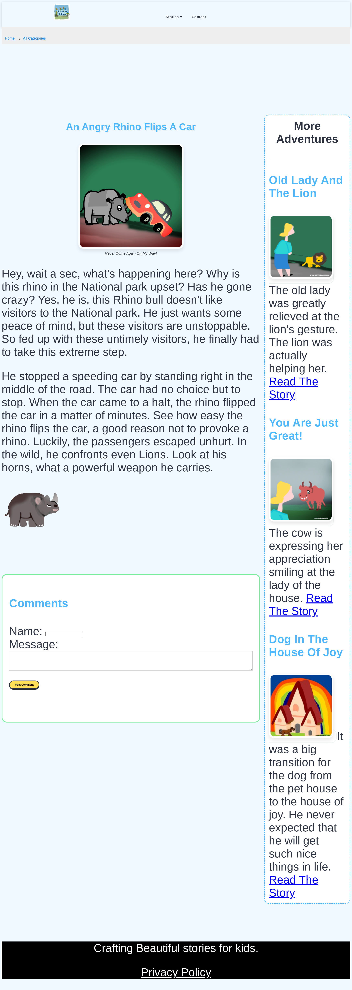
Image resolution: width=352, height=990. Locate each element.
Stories (173, 17)
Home (10, 38)
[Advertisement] (176, 84)
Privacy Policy (176, 972)
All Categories (34, 38)
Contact (199, 17)
